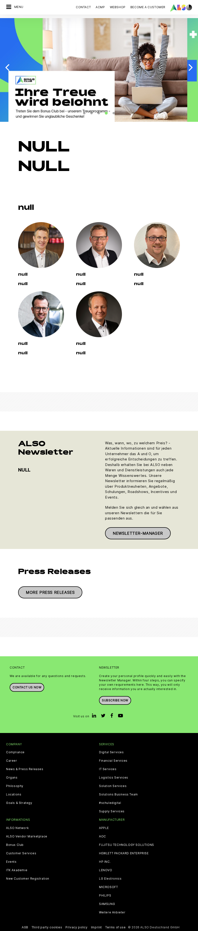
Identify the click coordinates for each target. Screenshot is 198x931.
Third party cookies (47, 927)
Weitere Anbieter (112, 912)
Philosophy (14, 786)
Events (11, 861)
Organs (12, 777)
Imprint (96, 927)
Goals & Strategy (19, 803)
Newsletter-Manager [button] (138, 533)
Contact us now (27, 687)
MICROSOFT (108, 887)
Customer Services (21, 853)
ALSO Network (17, 828)
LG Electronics (110, 878)
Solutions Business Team (118, 794)
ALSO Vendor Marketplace (26, 836)
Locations (13, 794)
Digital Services (111, 752)
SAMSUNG (107, 904)
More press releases (50, 592)
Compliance (15, 752)
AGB (25, 927)
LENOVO (105, 870)
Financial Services (113, 760)
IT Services (108, 769)
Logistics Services (113, 777)
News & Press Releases (24, 769)
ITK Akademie (16, 870)
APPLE (104, 828)
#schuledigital (110, 803)
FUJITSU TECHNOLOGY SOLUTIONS (126, 845)
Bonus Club (15, 845)
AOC (102, 836)
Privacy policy (76, 927)
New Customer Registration (27, 878)
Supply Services (112, 811)
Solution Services (113, 786)
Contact (83, 7)
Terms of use (115, 927)
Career (11, 760)
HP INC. (105, 861)
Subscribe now (115, 700)
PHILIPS (105, 895)
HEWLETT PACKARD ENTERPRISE (124, 853)
